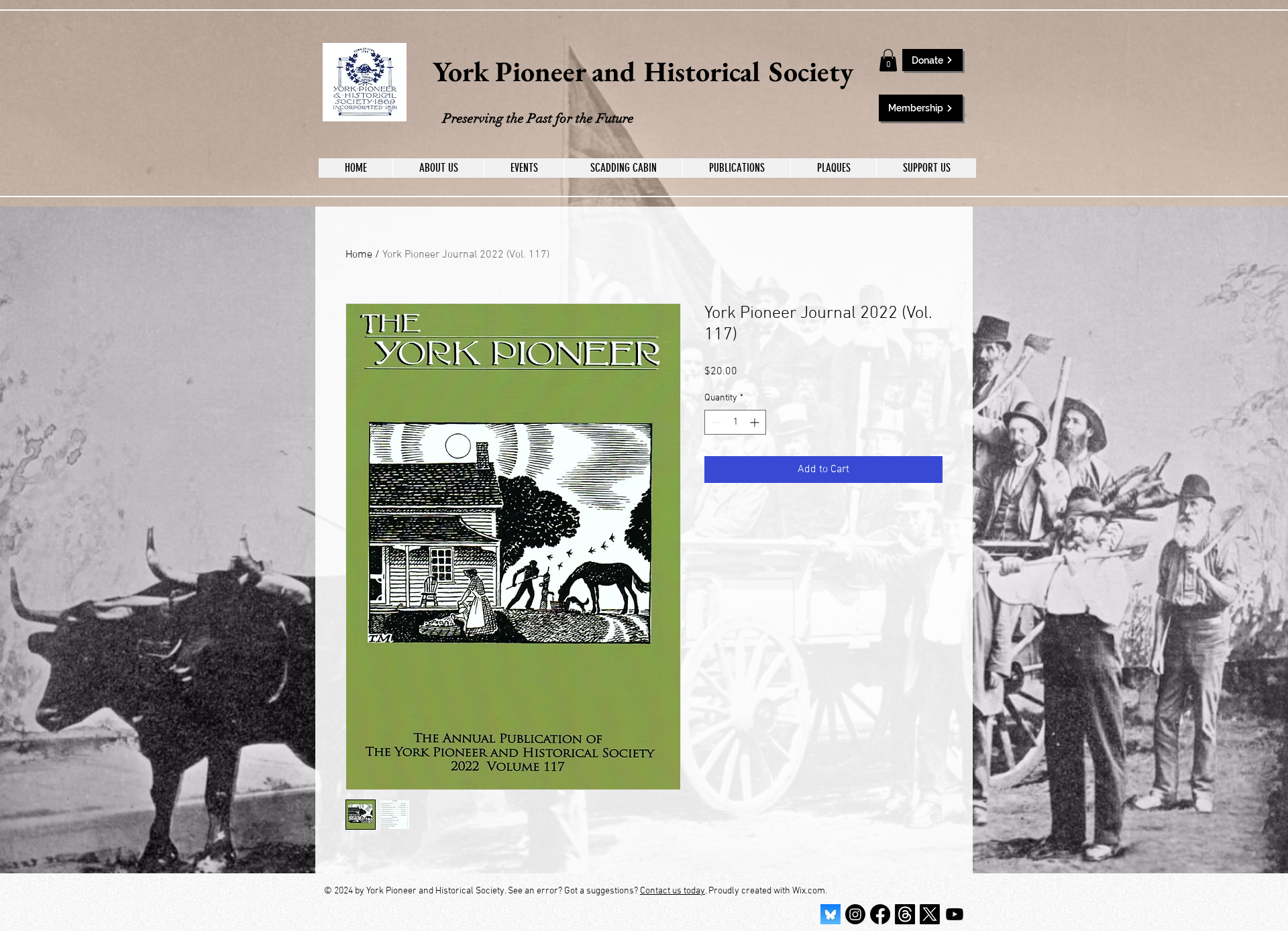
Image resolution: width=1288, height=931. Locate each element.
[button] (888, 60)
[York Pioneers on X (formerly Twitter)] (930, 914)
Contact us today (672, 891)
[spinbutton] (735, 422)
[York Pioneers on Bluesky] (830, 914)
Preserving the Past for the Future (538, 118)
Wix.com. (809, 891)
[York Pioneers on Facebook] (880, 914)
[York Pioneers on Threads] (905, 914)
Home (358, 255)
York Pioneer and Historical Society (643, 71)
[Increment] (755, 422)
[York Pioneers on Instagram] (855, 914)
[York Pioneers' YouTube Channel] (955, 914)
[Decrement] (714, 422)
